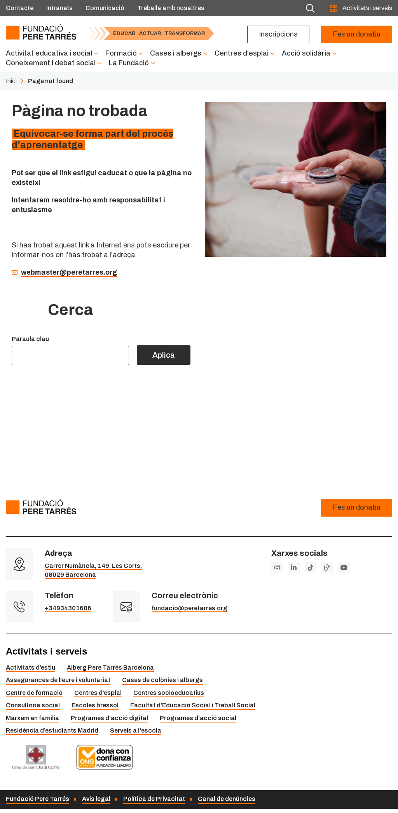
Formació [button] (121, 53)
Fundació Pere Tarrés (37, 799)
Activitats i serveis (366, 8)
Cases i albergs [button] (175, 53)
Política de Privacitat (154, 799)
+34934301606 (68, 608)
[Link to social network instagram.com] (277, 567)
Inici (11, 81)
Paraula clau (30, 339)
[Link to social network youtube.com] (344, 567)
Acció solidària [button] (306, 53)
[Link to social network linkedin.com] (294, 567)
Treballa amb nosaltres (170, 8)
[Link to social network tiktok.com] (310, 567)
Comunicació (105, 8)
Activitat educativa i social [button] (49, 53)
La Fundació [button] (129, 63)
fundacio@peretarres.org (189, 608)
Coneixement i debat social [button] (51, 63)
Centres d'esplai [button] (242, 53)
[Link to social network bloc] (327, 567)
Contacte (19, 8)
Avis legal (96, 799)
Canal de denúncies (226, 799)
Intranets (59, 8)
